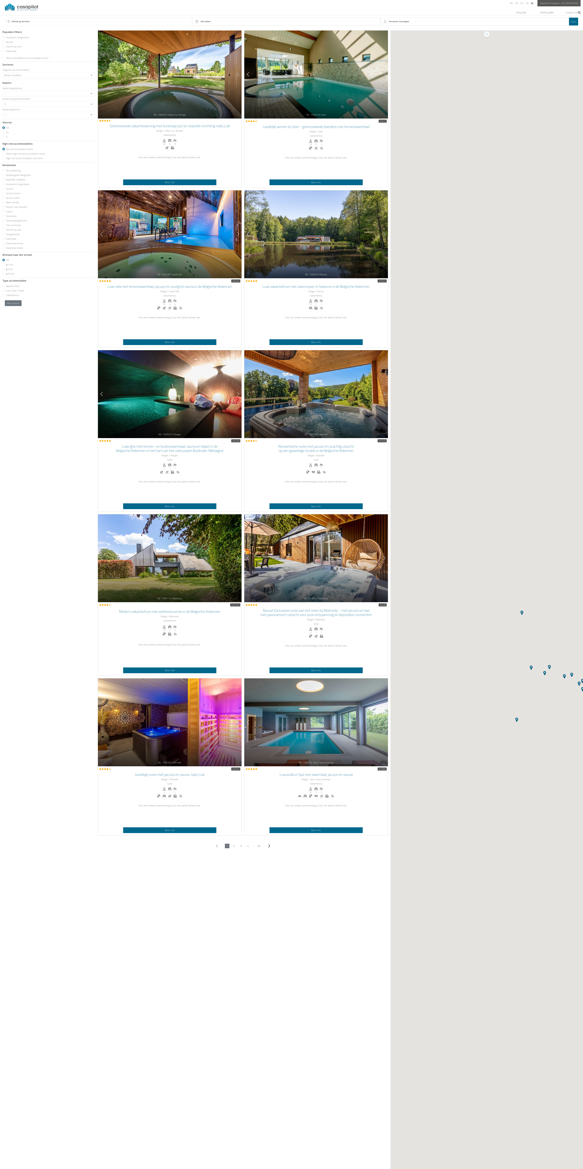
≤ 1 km (9, 264)
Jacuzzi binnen (13, 193)
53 (258, 846)
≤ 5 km (9, 269)
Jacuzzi (9, 42)
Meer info (170, 182)
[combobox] (98, 21)
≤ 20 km (10, 274)
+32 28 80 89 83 (569, 3)
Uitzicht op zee (13, 46)
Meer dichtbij (12, 202)
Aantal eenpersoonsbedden (16, 99)
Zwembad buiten (14, 248)
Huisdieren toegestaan (17, 37)
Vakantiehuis (12, 295)
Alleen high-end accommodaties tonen (25, 153)
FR (527, 3)
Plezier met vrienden (16, 207)
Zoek (573, 21)
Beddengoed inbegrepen (18, 175)
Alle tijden (206, 21)
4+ (7, 132)
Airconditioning (13, 170)
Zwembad (11, 51)
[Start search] (579, 13)
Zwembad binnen (15, 243)
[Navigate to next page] (269, 846)
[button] (544, 673)
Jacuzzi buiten (13, 198)
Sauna (9, 211)
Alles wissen (13, 303)
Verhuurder (547, 12)
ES (522, 3)
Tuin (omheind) (13, 225)
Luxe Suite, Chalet (15, 290)
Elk (7, 127)
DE (511, 3)
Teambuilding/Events (16, 220)
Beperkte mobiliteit (15, 179)
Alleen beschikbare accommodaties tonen (27, 58)
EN (516, 3)
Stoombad (11, 216)
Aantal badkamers (11, 109)
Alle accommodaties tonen (19, 149)
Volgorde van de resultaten (16, 70)
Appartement (12, 286)
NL (532, 3)
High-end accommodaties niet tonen (24, 158)
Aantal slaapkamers (12, 88)
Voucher (521, 12)
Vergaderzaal (12, 234)
